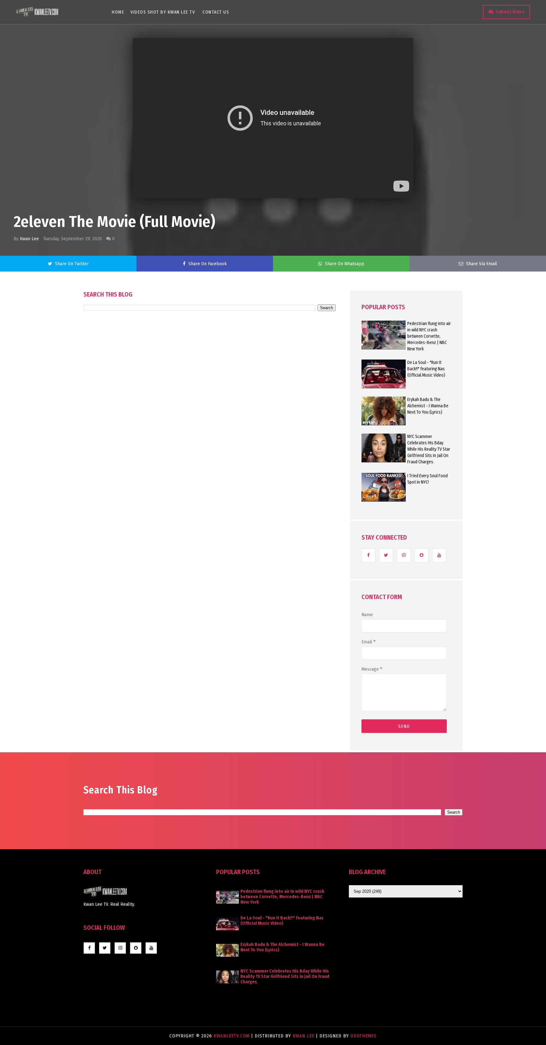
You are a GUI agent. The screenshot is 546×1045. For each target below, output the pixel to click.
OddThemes (363, 1036)
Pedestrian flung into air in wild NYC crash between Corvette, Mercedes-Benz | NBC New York (429, 336)
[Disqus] (209, 491)
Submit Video (510, 12)
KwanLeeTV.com (232, 1036)
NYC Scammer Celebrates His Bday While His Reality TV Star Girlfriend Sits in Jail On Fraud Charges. (428, 449)
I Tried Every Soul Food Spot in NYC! (427, 479)
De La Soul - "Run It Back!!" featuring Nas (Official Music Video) (426, 369)
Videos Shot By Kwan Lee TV (162, 12)
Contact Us (216, 12)
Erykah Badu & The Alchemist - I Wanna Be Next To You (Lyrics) (427, 406)
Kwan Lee (29, 238)
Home (118, 12)
